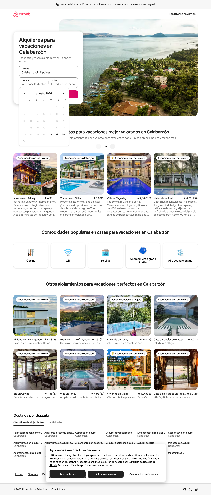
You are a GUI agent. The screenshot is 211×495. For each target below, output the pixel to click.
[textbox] (34, 84)
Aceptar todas (68, 474)
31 (24, 141)
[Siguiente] (112, 146)
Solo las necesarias (105, 474)
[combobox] (48, 72)
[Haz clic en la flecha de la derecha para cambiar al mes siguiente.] (63, 94)
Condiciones (58, 489)
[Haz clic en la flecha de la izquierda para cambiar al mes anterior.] (25, 94)
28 (50, 134)
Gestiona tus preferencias (143, 474)
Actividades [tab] (55, 422)
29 (57, 134)
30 (63, 134)
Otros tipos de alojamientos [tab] (28, 422)
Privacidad (42, 489)
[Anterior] (98, 146)
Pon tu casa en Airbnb (182, 14)
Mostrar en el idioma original (139, 4)
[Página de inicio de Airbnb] (21, 14)
